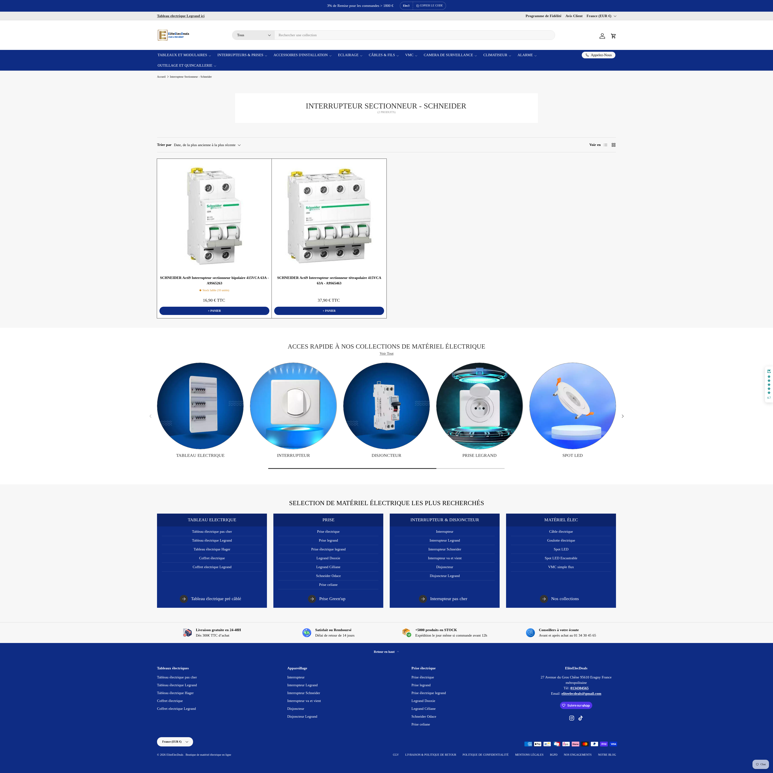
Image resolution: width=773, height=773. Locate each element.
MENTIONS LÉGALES (529, 754)
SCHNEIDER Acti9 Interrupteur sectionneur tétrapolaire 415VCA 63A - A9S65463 (329, 280)
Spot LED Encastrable (561, 558)
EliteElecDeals (175, 754)
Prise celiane (328, 585)
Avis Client (574, 16)
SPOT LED (572, 455)
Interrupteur (293, 455)
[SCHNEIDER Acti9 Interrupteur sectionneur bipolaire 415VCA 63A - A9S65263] (214, 216)
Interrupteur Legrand (445, 540)
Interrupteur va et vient (445, 558)
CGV (396, 754)
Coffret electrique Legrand (212, 567)
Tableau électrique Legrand (212, 540)
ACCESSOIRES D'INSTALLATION (301, 55)
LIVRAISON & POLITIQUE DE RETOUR (430, 754)
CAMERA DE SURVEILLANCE (448, 55)
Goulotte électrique (561, 540)
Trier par (164, 145)
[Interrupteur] (293, 406)
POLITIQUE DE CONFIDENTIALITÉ (486, 754)
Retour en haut (384, 651)
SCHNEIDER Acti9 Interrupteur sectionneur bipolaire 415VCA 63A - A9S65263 (214, 280)
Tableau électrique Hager (212, 549)
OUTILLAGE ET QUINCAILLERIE (185, 65)
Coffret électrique (212, 558)
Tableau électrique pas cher (212, 531)
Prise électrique (328, 531)
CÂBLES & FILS (382, 55)
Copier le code (431, 5)
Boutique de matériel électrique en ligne (208, 754)
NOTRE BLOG (607, 754)
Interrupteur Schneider (444, 549)
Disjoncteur (386, 455)
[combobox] (393, 35)
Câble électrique (561, 531)
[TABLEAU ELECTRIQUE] (200, 406)
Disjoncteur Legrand (445, 576)
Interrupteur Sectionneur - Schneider (191, 76)
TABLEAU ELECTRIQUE (200, 455)
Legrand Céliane (328, 567)
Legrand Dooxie (328, 558)
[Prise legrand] (479, 406)
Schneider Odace (328, 576)
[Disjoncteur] (386, 406)
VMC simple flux (561, 567)
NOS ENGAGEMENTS (578, 754)
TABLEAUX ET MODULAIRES (182, 55)
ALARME (525, 55)
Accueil (161, 76)
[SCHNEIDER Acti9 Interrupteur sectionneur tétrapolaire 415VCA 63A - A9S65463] (329, 216)
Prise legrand (479, 455)
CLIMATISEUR (495, 55)
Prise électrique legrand (328, 549)
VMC (409, 55)
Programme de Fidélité (543, 16)
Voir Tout (387, 353)
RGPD (553, 754)
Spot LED (561, 549)
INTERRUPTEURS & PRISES (240, 55)
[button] (613, 36)
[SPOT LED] (573, 406)
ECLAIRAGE (348, 55)
